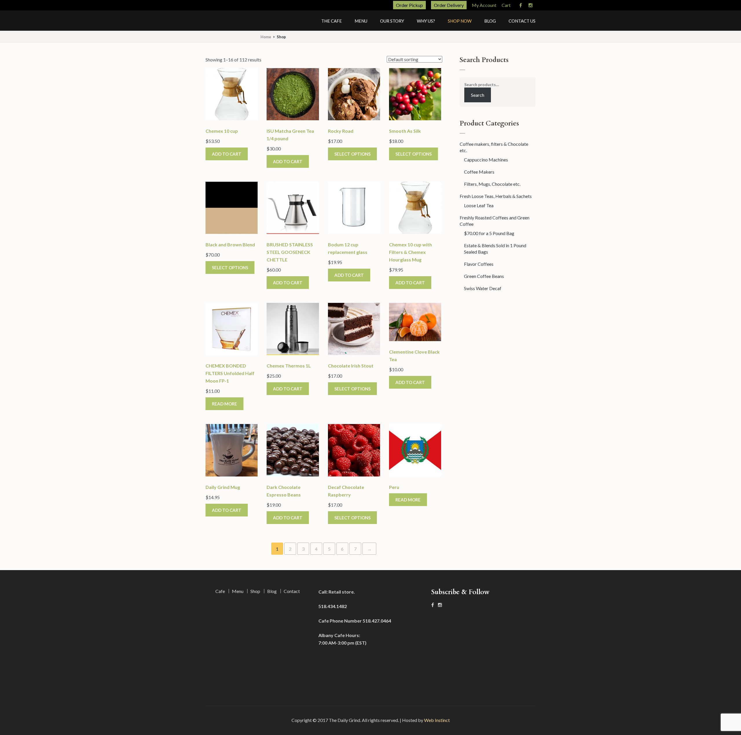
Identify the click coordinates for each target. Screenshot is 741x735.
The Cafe (331, 20)
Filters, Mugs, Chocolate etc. (492, 184)
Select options (352, 154)
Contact (292, 591)
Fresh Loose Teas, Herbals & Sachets (496, 196)
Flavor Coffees (479, 264)
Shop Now (460, 20)
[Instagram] (531, 5)
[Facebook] (520, 5)
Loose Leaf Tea (479, 205)
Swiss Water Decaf (482, 288)
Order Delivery (449, 5)
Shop (255, 591)
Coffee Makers (479, 171)
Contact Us (522, 20)
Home (266, 36)
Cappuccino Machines (486, 159)
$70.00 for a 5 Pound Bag (489, 233)
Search (477, 95)
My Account (484, 5)
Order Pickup (409, 5)
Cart (506, 5)
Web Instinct (437, 720)
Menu (361, 20)
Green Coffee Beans (484, 276)
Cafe (220, 591)
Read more (224, 403)
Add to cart (226, 154)
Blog (490, 20)
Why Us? (426, 20)
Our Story (392, 20)
